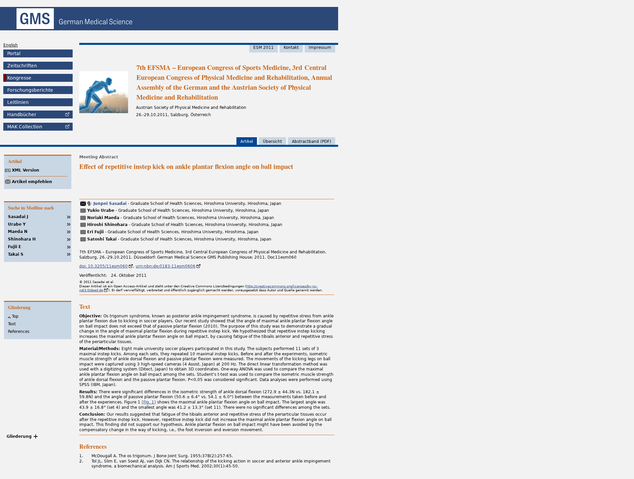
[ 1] (149, 402)
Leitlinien (18, 102)
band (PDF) (311, 141)
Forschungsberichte (30, 90)
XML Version (25, 170)
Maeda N (17, 231)
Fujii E (14, 246)
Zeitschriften (22, 65)
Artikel (246, 141)
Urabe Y (17, 224)
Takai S (15, 254)
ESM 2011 (263, 47)
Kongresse (19, 77)
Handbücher (21, 114)
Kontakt (291, 47)
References (18, 331)
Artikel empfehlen (32, 181)
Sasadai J (18, 216)
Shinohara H (22, 239)
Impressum (320, 47)
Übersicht (272, 141)
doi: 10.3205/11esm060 (103, 266)
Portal (13, 53)
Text (12, 324)
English (10, 45)
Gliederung (19, 436)
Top (15, 316)
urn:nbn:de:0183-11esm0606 (165, 266)
